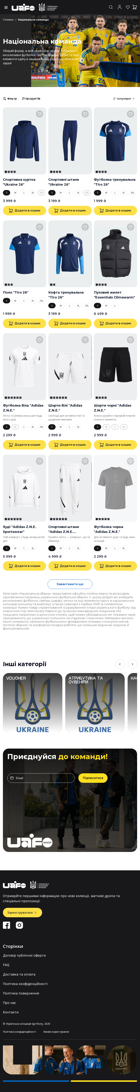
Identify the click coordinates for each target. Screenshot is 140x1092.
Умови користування (56, 1031)
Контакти (11, 1012)
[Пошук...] (111, 7)
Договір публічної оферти (24, 955)
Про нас (9, 1002)
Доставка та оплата (19, 974)
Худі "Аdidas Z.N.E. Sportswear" (19, 529)
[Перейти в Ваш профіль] (119, 7)
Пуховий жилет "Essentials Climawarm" (114, 294)
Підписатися (93, 778)
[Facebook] (6, 925)
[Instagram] (19, 925)
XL (33, 192)
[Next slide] (132, 664)
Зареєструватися (20, 913)
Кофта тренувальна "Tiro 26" (66, 294)
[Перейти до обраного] (127, 7)
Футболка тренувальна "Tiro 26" (114, 182)
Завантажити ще (70, 584)
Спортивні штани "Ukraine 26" (63, 182)
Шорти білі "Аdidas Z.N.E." (65, 407)
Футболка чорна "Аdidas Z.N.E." (108, 529)
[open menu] (6, 7)
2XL (41, 192)
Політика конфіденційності (25, 984)
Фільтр (12, 98)
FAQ (6, 965)
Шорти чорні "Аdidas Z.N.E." (112, 407)
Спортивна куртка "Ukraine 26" (19, 182)
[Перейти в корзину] (134, 7)
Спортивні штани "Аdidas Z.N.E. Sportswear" (63, 529)
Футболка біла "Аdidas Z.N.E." (23, 407)
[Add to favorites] (39, 114)
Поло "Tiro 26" (15, 292)
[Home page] (35, 7)
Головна (8, 19)
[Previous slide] (119, 664)
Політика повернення (21, 993)
